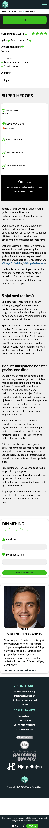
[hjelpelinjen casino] (24, 767)
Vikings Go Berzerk (34, 263)
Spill (24, 20)
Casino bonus (24, 716)
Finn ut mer (18, 826)
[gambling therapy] (24, 756)
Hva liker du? (13, 539)
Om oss (24, 704)
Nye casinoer (24, 720)
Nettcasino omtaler (24, 729)
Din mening (13, 524)
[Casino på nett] (12, 4)
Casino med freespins (24, 724)
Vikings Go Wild (11, 263)
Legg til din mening (24, 573)
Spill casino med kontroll (24, 700)
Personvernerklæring (24, 691)
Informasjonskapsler (24, 695)
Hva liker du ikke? (16, 554)
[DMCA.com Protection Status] (24, 738)
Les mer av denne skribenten (20, 670)
